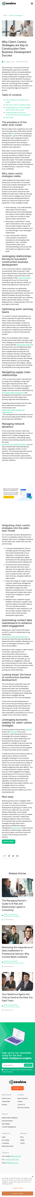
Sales (22, 963)
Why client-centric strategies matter (18, 105)
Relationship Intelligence (12, 916)
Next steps (9, 118)
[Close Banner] (32, 1176)
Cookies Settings (18, 1188)
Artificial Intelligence (10, 914)
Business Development (16, 15)
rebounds (13, 732)
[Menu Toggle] (32, 3)
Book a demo (16, 828)
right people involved (23, 345)
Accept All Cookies (17, 1193)
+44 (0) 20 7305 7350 (11, 1159)
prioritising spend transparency (13, 393)
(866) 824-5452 (16, 1156)
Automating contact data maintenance (15, 637)
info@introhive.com (12, 1163)
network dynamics (24, 278)
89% (13, 133)
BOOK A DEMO (9, 841)
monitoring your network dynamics (14, 444)
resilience (28, 730)
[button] (9, 856)
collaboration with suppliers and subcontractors (13, 411)
